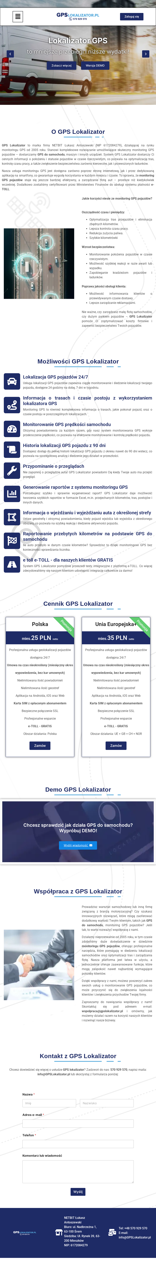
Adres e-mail (33, 1115)
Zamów (40, 746)
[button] (18, 16)
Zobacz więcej (62, 65)
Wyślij (78, 1192)
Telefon (29, 1135)
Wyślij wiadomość (76, 845)
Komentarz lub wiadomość (42, 1155)
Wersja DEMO (95, 65)
